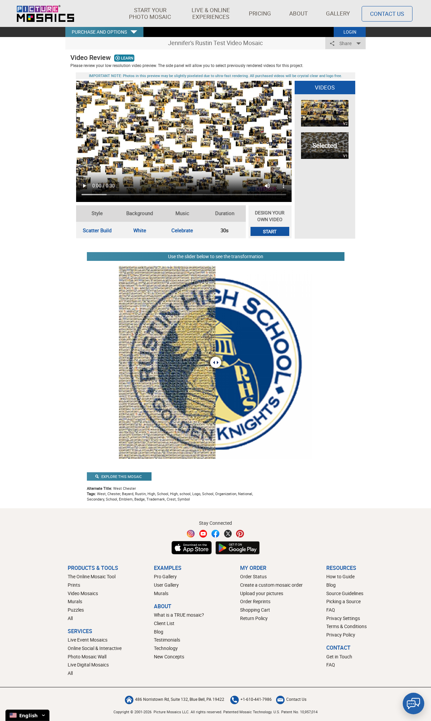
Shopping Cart (255, 610)
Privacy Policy (340, 634)
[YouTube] (203, 534)
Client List (164, 623)
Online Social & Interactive (95, 648)
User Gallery (166, 585)
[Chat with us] (413, 703)
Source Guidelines (344, 593)
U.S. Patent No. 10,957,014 (295, 711)
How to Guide (340, 576)
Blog (158, 631)
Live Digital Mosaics (88, 664)
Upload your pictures (261, 593)
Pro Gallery (165, 576)
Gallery (338, 13)
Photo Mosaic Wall (87, 656)
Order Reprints (255, 601)
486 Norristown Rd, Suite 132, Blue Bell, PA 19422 (179, 699)
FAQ (330, 610)
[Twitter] (228, 534)
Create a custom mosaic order (271, 585)
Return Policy (254, 618)
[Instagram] (191, 534)
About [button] (298, 13)
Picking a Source (343, 601)
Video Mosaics (83, 593)
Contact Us (387, 14)
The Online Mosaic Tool (91, 576)
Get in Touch (339, 656)
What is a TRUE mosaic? (179, 615)
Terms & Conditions (346, 626)
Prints (74, 585)
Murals (75, 601)
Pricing (260, 13)
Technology (166, 648)
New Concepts (169, 656)
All (70, 618)
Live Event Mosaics (87, 640)
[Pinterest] (240, 534)
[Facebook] (215, 534)
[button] (150, 13)
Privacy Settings (343, 618)
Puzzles (76, 610)
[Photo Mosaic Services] (45, 13)
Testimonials (167, 640)
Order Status (253, 576)
